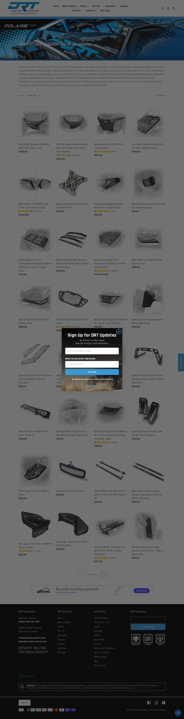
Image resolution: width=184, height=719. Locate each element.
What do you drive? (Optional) (80, 358)
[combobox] (91, 364)
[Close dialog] (119, 331)
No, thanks (92, 385)
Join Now (92, 372)
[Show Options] (116, 364)
